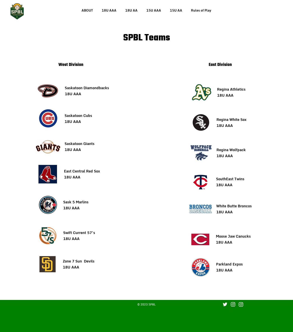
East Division (220, 65)
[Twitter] (225, 304)
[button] (109, 10)
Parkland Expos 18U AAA (229, 267)
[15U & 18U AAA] (233, 304)
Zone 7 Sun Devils (78, 261)
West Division (70, 65)
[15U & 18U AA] (241, 304)
